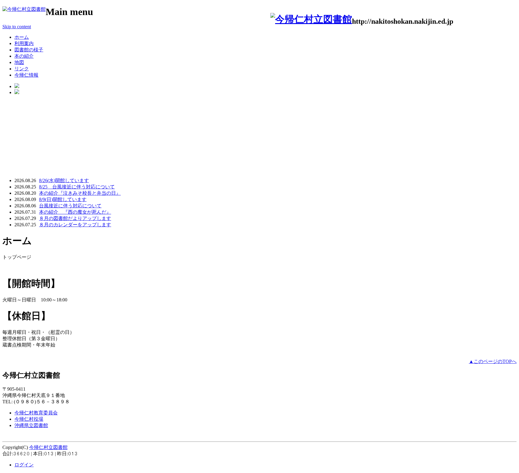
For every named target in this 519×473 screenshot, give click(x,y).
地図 (19, 62)
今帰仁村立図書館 (48, 447)
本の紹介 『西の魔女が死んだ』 (75, 212)
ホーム (21, 37)
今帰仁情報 (26, 75)
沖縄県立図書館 (31, 425)
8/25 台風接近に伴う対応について (77, 186)
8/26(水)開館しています (64, 180)
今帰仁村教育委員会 (36, 412)
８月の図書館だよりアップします (75, 218)
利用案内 (24, 43)
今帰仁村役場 (28, 419)
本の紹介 (24, 56)
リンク (21, 68)
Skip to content (16, 26)
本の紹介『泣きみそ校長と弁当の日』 (80, 193)
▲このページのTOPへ (493, 361)
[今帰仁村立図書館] (24, 9)
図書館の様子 (28, 49)
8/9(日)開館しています (62, 199)
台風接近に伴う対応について (70, 205)
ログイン (24, 464)
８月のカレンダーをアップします (75, 224)
